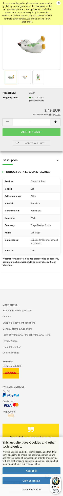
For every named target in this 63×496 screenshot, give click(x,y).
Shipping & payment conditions (19, 322)
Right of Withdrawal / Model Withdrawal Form (27, 334)
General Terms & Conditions (17, 328)
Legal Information (12, 347)
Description (10, 160)
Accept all (31, 470)
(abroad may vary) (37, 101)
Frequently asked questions (17, 310)
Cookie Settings (11, 352)
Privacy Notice (33, 464)
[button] (8, 122)
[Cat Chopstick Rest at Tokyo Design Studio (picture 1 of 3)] (32, 44)
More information (32, 489)
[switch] (56, 491)
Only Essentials (31, 480)
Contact (7, 316)
